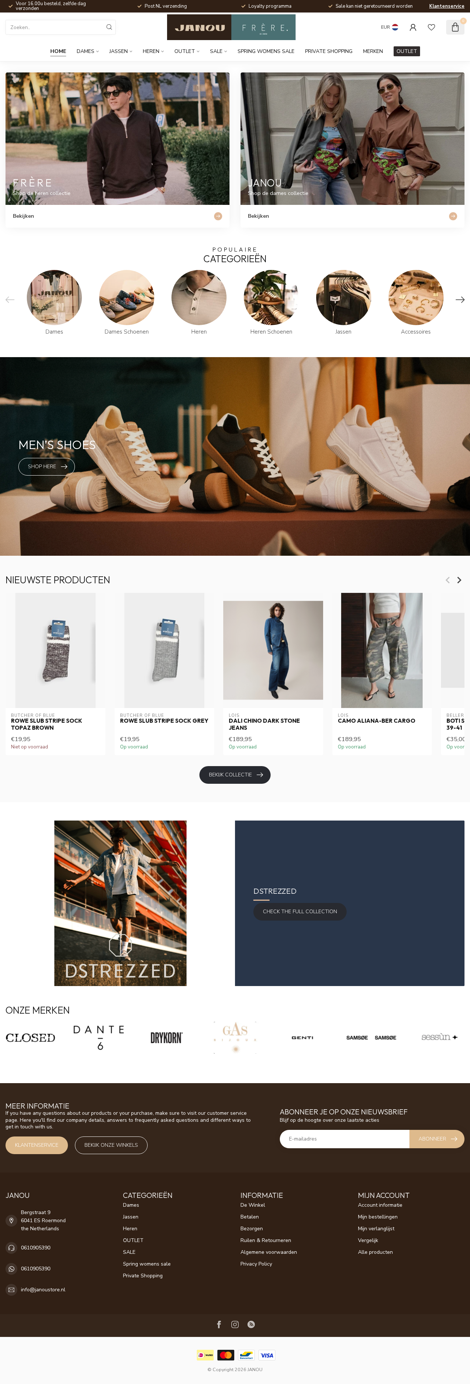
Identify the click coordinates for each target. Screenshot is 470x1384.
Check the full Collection (300, 911)
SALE (216, 51)
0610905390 (35, 1247)
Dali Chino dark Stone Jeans (264, 724)
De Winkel (253, 1205)
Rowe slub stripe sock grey (164, 721)
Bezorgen (252, 1228)
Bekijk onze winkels (111, 1145)
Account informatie (380, 1205)
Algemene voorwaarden (269, 1252)
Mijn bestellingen (378, 1216)
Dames (85, 51)
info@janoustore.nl (43, 1289)
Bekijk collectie (230, 774)
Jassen (118, 51)
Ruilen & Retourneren (266, 1240)
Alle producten (375, 1252)
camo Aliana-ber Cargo (376, 721)
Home (58, 51)
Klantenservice (446, 6)
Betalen (250, 1216)
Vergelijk (368, 1240)
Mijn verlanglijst (376, 1228)
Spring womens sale (266, 51)
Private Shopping (328, 51)
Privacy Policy (256, 1263)
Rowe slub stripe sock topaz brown (46, 724)
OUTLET (184, 51)
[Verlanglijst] (431, 27)
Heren (151, 51)
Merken (373, 51)
